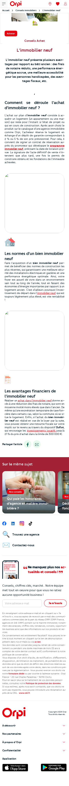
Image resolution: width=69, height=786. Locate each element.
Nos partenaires (11, 733)
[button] (34, 725)
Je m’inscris (55, 603)
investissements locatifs (41, 430)
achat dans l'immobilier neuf (35, 400)
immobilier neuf (46, 293)
